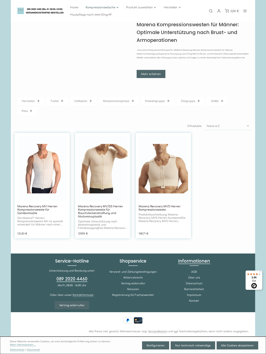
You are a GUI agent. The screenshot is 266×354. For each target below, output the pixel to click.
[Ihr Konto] (218, 10)
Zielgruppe (188, 100)
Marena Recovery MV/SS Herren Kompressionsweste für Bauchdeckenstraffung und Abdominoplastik (100, 211)
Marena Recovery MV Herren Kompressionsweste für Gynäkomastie (37, 210)
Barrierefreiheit (194, 289)
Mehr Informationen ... (23, 344)
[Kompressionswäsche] (102, 7)
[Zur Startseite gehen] (41, 11)
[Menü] (260, 273)
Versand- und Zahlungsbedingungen (133, 271)
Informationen (194, 261)
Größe (215, 100)
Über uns (194, 277)
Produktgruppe (155, 100)
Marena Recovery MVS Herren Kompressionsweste (159, 208)
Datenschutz (194, 283)
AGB (194, 271)
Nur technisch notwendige (193, 345)
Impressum (194, 294)
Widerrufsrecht (133, 277)
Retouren (133, 289)
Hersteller (28, 100)
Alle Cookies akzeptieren (237, 345)
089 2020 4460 (71, 279)
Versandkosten (157, 331)
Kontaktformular (83, 294)
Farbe (55, 100)
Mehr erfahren (151, 74)
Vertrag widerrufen (72, 305)
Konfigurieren (156, 345)
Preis (25, 110)
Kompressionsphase (116, 100)
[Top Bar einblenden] (245, 10)
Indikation (80, 100)
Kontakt (194, 300)
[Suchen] (210, 10)
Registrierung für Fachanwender (133, 294)
